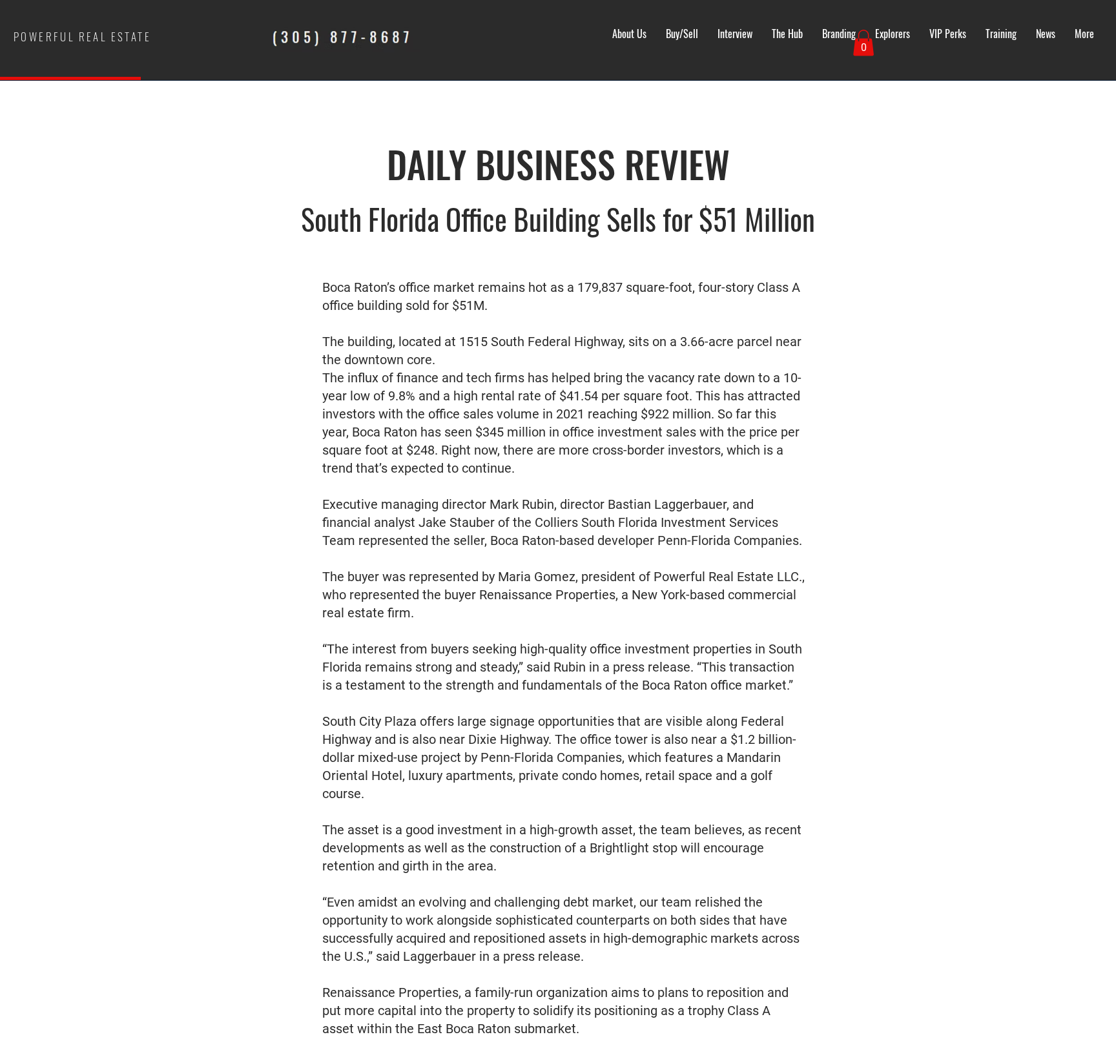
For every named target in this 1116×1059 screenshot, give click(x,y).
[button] (863, 43)
